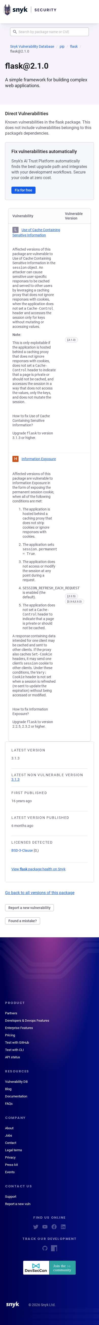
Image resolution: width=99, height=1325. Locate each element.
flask (74, 46)
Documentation (16, 1096)
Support (10, 1196)
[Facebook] (54, 1228)
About (9, 1128)
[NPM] (54, 1249)
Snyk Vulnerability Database (32, 46)
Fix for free (23, 190)
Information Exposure (39, 459)
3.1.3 (15, 779)
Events (10, 1172)
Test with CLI (14, 1050)
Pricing (10, 1035)
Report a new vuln (17, 1204)
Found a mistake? (22, 921)
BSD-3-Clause (22, 850)
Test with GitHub (17, 1042)
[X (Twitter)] (36, 1228)
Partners (11, 1013)
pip (62, 46)
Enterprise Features (19, 1028)
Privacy (10, 1157)
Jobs (8, 1135)
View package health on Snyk (38, 869)
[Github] (45, 1249)
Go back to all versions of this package (39, 892)
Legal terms (13, 1150)
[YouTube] (45, 1228)
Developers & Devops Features (27, 1020)
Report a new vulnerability (29, 908)
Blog (8, 1089)
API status (12, 1057)
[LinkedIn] (63, 1228)
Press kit (11, 1165)
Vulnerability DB (16, 1082)
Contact (10, 1143)
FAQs (9, 1104)
